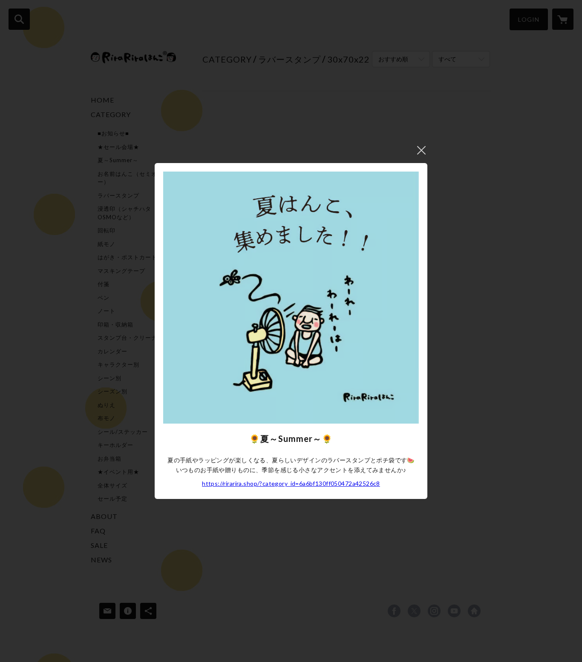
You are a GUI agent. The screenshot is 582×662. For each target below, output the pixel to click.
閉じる (421, 150)
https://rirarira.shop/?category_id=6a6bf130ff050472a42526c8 (291, 483)
